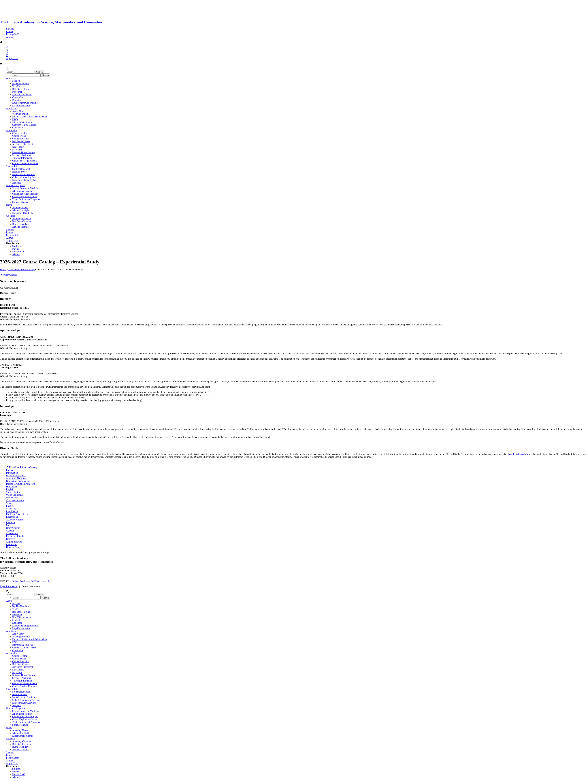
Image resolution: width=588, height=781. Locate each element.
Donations (17, 100)
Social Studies (13, 492)
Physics (9, 506)
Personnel (17, 91)
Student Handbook (21, 169)
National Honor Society (23, 152)
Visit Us (16, 86)
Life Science (12, 511)
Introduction (12, 472)
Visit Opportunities (21, 114)
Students (10, 28)
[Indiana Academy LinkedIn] (7, 55)
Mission (16, 80)
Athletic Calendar (20, 226)
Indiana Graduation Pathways (20, 483)
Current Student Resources (25, 163)
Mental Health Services (23, 174)
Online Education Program (25, 193)
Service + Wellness (21, 155)
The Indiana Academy (18, 581)
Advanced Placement (22, 144)
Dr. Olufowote (56, 442)
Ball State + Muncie (22, 89)
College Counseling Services (26, 177)
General (10, 530)
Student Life (12, 166)
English (9, 489)
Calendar (10, 215)
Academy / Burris (14, 519)
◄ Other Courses (8, 274)
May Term (17, 149)
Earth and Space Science (18, 514)
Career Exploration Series (24, 196)
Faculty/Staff (12, 34)
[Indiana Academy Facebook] (7, 47)
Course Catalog (19, 133)
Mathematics (12, 497)
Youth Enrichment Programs (26, 199)
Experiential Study (15, 536)
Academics (11, 130)
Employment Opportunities (25, 102)
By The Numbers (20, 83)
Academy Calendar (21, 218)
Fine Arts (10, 522)
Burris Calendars (20, 224)
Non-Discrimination (22, 94)
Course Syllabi (19, 136)
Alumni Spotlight (20, 210)
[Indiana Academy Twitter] (7, 50)
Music (9, 525)
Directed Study (13, 547)
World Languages (14, 495)
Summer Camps (20, 202)
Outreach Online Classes (24, 125)
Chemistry (11, 508)
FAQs (15, 119)
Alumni (9, 37)
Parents (9, 31)
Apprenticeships (14, 541)
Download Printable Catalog (23, 467)
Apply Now (12, 58)
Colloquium (12, 533)
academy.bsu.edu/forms (520, 454)
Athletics (16, 182)
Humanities (11, 486)
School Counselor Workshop (26, 188)
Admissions (11, 108)
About (9, 78)
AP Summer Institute (22, 191)
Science (10, 503)
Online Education (20, 138)
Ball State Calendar (21, 221)
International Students (22, 122)
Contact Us (17, 97)
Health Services (19, 171)
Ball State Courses (21, 141)
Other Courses (13, 528)
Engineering (12, 517)
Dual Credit (18, 147)
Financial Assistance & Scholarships (29, 116)
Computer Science (15, 500)
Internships (11, 544)
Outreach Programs (15, 185)
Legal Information (21, 105)
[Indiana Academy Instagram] (7, 53)
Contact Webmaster (31, 586)
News (9, 204)
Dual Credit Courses (16, 475)
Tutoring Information (22, 158)
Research (10, 539)
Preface (9, 470)
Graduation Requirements (24, 160)
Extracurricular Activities (24, 180)
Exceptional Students (22, 213)
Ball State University (41, 581)
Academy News (20, 207)
